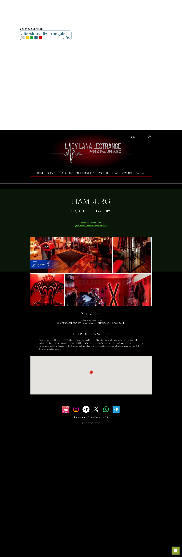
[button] (149, 136)
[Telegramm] (86, 409)
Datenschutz (94, 417)
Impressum (79, 417)
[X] (96, 409)
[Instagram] (75, 409)
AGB (105, 417)
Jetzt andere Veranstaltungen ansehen (91, 225)
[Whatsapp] (106, 409)
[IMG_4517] (65, 409)
